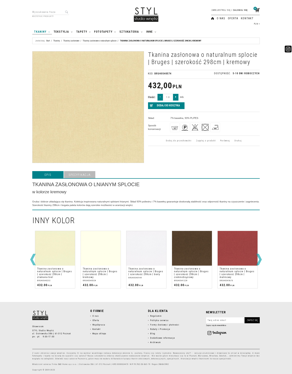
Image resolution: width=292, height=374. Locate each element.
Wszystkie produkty (43, 16)
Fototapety (103, 31)
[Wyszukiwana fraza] (66, 12)
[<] (33, 259)
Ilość (152, 97)
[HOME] (212, 18)
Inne (149, 31)
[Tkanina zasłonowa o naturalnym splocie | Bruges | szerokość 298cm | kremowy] (55, 248)
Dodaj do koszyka (168, 105)
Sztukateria (129, 31)
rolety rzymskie (163, 353)
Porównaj (225, 140)
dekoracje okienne (121, 353)
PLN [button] (256, 24)
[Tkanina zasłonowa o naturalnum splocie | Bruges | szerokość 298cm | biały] (101, 248)
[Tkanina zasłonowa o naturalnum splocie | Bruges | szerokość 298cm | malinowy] (192, 248)
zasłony (138, 353)
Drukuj (238, 140)
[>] (259, 259)
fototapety (37, 356)
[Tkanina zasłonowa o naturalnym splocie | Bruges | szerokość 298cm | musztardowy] (238, 248)
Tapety (81, 31)
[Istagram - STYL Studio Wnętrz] (217, 333)
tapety (48, 356)
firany (147, 353)
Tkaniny (40, 31)
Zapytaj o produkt (206, 140)
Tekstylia (61, 31)
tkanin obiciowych (140, 359)
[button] (48, 174)
